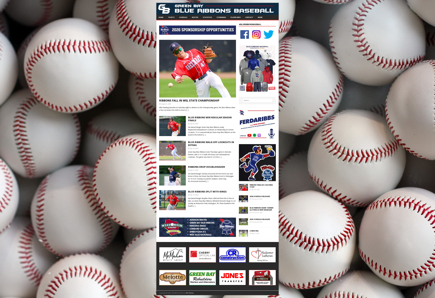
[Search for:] (257, 100)
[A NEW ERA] (243, 235)
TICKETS (171, 17)
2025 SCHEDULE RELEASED (260, 219)
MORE (260, 17)
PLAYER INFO (236, 17)
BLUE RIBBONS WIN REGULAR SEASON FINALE (210, 119)
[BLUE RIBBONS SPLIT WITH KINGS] (172, 209)
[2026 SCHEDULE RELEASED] (243, 201)
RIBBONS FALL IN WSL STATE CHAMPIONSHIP (189, 100)
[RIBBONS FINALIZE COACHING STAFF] (243, 189)
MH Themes (190, 293)
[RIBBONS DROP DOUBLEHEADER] (172, 184)
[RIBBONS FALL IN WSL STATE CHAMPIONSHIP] (197, 96)
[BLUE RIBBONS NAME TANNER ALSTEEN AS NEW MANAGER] (243, 212)
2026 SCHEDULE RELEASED (260, 196)
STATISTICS (207, 17)
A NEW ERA (254, 231)
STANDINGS (221, 17)
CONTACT (249, 17)
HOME (161, 17)
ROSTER (195, 17)
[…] (187, 110)
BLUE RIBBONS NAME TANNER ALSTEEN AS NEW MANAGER (261, 209)
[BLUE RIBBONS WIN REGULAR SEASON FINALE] (172, 135)
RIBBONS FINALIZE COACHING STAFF (261, 186)
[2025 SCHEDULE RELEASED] (243, 224)
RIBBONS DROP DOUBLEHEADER (206, 166)
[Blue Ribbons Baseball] (217, 14)
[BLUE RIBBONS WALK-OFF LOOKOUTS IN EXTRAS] (172, 159)
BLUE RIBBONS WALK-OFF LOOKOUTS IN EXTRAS (211, 144)
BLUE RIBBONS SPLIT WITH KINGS (207, 191)
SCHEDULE (183, 17)
